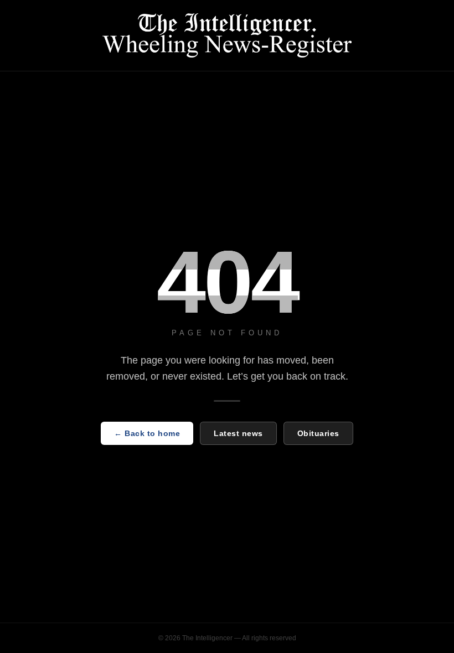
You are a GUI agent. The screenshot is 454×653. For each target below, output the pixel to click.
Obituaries (318, 433)
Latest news (238, 433)
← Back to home (147, 433)
